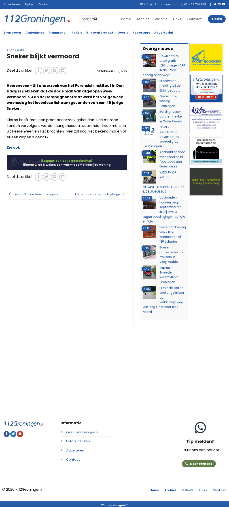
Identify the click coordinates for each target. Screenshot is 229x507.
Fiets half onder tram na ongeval (36, 194)
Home (126, 19)
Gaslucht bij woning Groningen (168, 101)
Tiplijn (29, 4)
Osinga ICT (120, 505)
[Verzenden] (95, 19)
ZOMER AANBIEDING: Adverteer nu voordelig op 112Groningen (161, 136)
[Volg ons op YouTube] (223, 4)
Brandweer (15, 49)
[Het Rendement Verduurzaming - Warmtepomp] (67, 162)
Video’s (161, 19)
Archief (143, 19)
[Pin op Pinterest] (54, 70)
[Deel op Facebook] (38, 70)
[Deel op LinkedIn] (62, 70)
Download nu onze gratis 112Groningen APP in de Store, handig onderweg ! (164, 65)
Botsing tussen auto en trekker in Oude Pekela (171, 117)
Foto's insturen (78, 441)
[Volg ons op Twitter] (215, 4)
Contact (44, 4)
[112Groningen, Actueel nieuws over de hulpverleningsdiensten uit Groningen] (37, 19)
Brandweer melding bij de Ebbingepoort (170, 86)
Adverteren (11, 4)
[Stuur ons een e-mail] (219, 4)
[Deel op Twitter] (46, 70)
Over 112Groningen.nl (82, 432)
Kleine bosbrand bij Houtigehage (97, 194)
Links (177, 19)
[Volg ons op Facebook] (210, 4)
